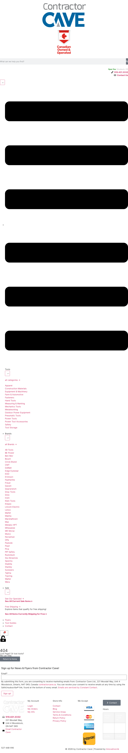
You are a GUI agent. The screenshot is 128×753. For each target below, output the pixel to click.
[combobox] (63, 61)
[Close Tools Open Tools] (7, 373)
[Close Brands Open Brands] (7, 437)
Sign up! (7, 693)
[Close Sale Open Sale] (7, 592)
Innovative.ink (112, 749)
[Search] (127, 61)
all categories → (12, 380)
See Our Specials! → (14, 598)
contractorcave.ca (47, 684)
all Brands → (11, 444)
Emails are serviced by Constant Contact (77, 687)
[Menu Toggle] (2, 82)
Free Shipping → (12, 606)
